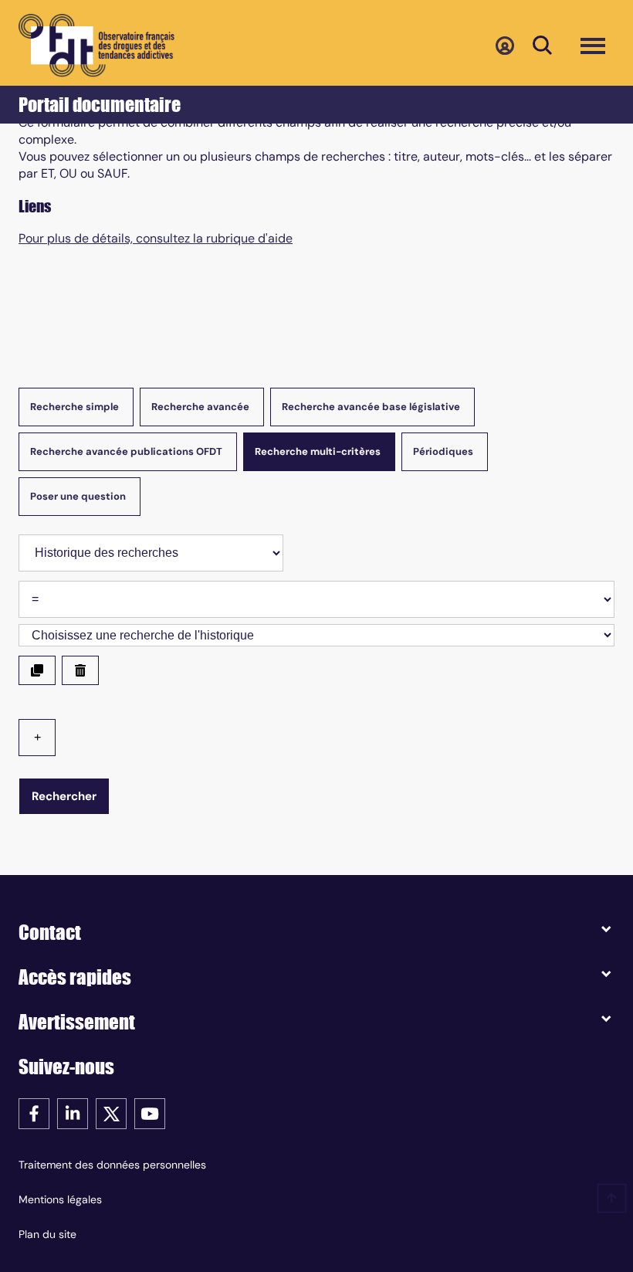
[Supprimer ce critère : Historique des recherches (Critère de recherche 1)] (80, 670)
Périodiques (443, 451)
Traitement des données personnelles (112, 1165)
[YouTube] (149, 1112)
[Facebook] (34, 1112)
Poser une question (78, 496)
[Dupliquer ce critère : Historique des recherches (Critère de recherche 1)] (37, 670)
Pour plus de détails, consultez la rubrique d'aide (156, 239)
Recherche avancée (200, 406)
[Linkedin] (72, 1112)
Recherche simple (74, 406)
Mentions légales (60, 1199)
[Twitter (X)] (111, 1112)
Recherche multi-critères (318, 451)
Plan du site (47, 1234)
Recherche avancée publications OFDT (126, 451)
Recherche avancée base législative (371, 406)
